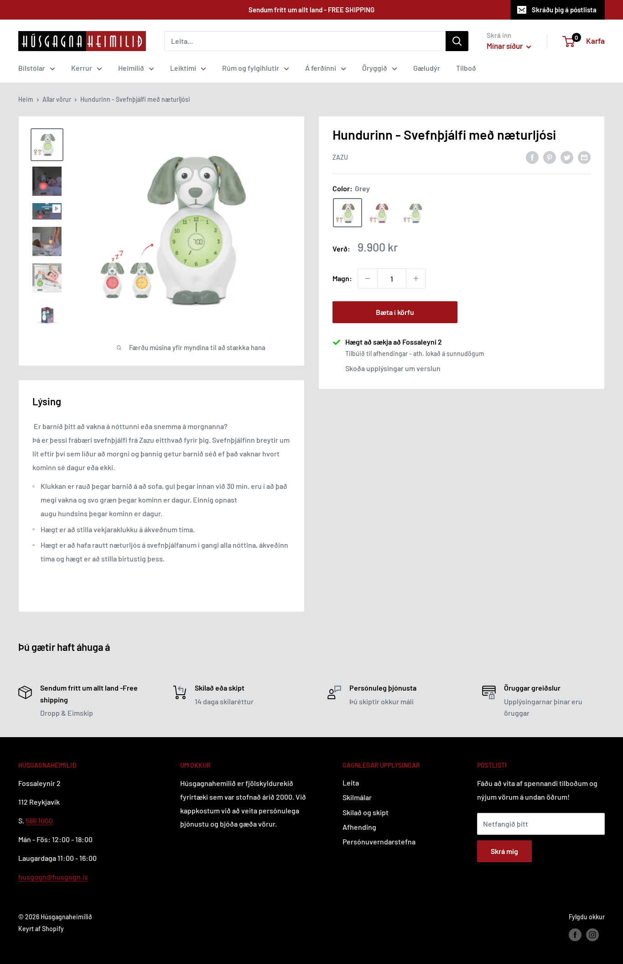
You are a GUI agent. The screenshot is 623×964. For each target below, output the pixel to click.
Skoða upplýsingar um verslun (393, 368)
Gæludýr (426, 67)
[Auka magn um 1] (416, 278)
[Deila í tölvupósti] (584, 157)
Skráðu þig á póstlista (564, 9)
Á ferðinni (320, 67)
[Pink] (381, 213)
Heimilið (131, 67)
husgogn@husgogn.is (53, 876)
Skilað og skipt (366, 812)
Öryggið (374, 67)
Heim (25, 99)
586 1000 (39, 820)
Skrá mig (504, 851)
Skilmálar (357, 797)
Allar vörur (56, 99)
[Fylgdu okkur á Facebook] (575, 934)
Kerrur (81, 67)
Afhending (359, 827)
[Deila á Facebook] (532, 157)
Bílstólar (31, 67)
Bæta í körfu (395, 312)
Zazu (340, 157)
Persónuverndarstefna (379, 841)
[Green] (415, 213)
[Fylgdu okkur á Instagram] (592, 934)
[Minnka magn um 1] (367, 278)
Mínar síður (505, 45)
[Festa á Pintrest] (549, 157)
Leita (351, 782)
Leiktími (183, 67)
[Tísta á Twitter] (567, 157)
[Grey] (347, 213)
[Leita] (457, 41)
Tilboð (466, 67)
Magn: (342, 278)
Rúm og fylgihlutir (250, 67)
